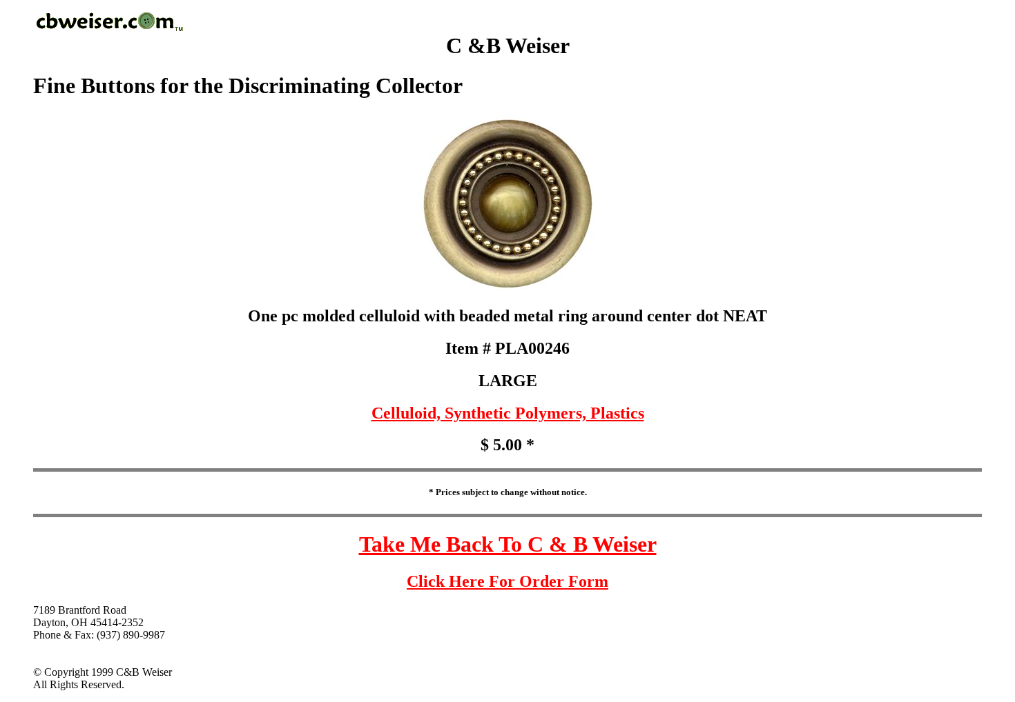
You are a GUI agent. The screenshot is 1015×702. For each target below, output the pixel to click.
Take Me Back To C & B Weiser (508, 544)
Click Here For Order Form (507, 581)
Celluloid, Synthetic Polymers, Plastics (507, 413)
